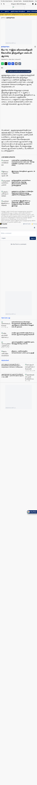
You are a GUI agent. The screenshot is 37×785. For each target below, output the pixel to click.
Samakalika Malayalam (28, 1)
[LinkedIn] (12, 63)
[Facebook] (9, 63)
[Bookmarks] (32, 4)
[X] (6, 63)
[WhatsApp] (2, 63)
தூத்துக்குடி (5, 46)
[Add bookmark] (35, 46)
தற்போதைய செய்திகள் (18, 11)
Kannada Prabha (18, 1)
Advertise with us (11, 43)
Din (2, 68)
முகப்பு (7, 11)
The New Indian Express (6, 1)
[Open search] (4, 4)
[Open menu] (1, 4)
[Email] (16, 63)
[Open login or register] (35, 4)
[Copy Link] (19, 63)
